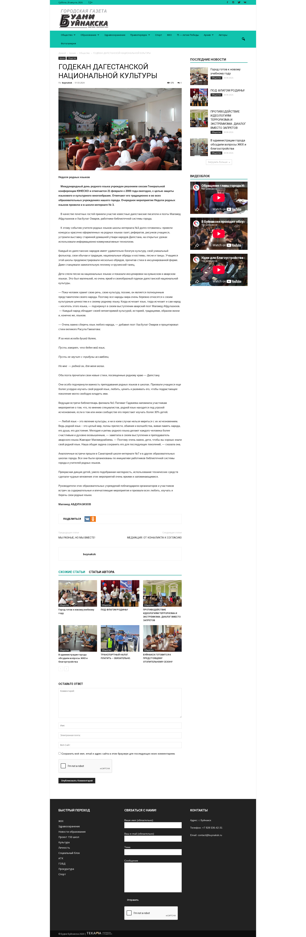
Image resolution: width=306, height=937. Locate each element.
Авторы (223, 35)
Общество (67, 35)
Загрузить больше (218, 162)
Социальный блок (69, 853)
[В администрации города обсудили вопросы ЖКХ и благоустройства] (77, 638)
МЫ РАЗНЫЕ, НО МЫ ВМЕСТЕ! (76, 537)
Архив (207, 35)
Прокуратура (66, 869)
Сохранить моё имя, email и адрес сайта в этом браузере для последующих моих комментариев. (118, 753)
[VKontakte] (245, 2)
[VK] (87, 519)
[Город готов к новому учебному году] (77, 593)
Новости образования (72, 831)
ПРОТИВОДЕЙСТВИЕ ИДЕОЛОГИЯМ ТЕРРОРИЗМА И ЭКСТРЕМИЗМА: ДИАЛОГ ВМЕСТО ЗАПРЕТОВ (228, 120)
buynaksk (67, 82)
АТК (60, 858)
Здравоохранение (114, 35)
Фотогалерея (68, 43)
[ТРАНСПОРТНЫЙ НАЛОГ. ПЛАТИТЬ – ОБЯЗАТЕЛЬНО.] (120, 638)
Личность (64, 847)
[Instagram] (233, 2)
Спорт (158, 35)
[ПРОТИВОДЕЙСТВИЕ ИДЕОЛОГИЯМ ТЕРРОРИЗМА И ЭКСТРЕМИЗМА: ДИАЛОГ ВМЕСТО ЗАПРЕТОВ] (162, 593)
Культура (64, 842)
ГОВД (61, 863)
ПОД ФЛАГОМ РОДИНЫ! (114, 609)
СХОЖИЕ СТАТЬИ (71, 572)
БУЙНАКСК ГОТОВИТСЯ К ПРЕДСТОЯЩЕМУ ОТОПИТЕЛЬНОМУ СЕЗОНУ (157, 658)
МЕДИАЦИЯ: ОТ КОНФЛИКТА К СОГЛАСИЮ (154, 537)
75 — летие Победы (188, 35)
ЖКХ (169, 35)
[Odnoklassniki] (93, 519)
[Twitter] (239, 2)
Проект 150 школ (68, 837)
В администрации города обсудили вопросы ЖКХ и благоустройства (72, 658)
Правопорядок (138, 35)
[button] (243, 39)
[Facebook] (227, 2)
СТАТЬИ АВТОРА (101, 572)
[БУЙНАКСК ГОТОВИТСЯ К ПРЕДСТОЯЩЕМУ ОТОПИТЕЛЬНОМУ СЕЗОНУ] (162, 638)
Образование (88, 35)
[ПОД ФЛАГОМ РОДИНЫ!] (120, 593)
